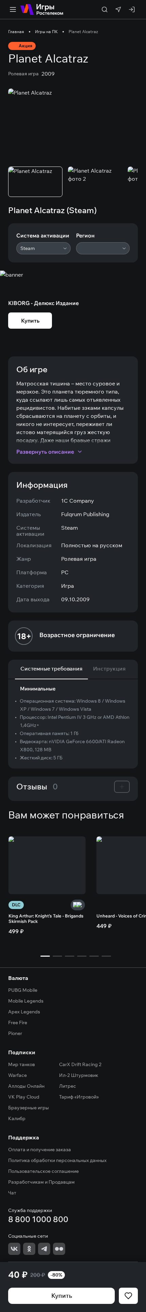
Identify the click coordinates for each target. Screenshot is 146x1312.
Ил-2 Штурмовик (78, 1075)
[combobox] (43, 248)
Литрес (67, 1086)
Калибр (16, 1118)
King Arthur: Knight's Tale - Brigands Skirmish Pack (46, 918)
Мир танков (21, 1064)
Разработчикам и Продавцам (41, 1182)
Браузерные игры (28, 1108)
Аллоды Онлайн (26, 1086)
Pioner (15, 1033)
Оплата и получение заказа (39, 1149)
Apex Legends (24, 1012)
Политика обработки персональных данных (57, 1160)
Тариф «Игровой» (79, 1097)
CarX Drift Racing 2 (80, 1064)
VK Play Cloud (23, 1097)
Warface (17, 1075)
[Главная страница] (41, 9)
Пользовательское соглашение (43, 1171)
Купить (61, 1296)
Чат (12, 1193)
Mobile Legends (25, 1001)
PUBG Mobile (22, 990)
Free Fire (17, 1022)
